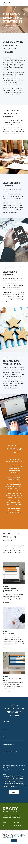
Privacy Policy (17, 836)
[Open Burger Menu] (24, 3)
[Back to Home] (6, 3)
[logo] (10, 809)
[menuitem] (8, 822)
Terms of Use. (10, 837)
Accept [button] (14, 841)
